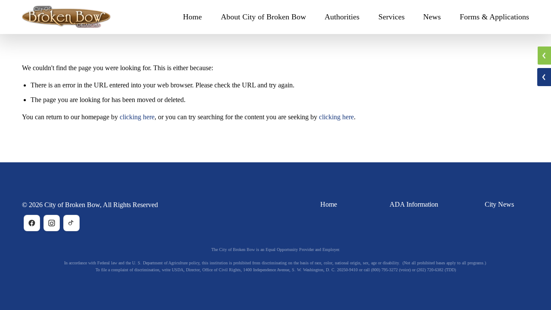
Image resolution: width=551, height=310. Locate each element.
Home (192, 16)
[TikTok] (71, 223)
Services (391, 16)
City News (499, 204)
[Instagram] (51, 223)
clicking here (137, 117)
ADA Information (414, 204)
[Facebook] (32, 223)
